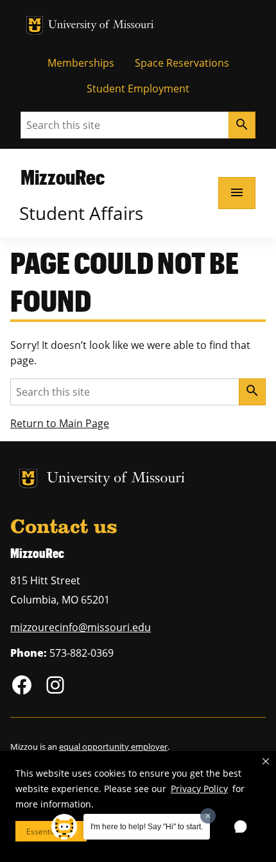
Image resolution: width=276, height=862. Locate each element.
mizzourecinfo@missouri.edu (80, 627)
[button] (265, 761)
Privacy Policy (199, 788)
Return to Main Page (59, 423)
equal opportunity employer (113, 746)
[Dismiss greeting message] (208, 816)
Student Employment (138, 88)
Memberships (80, 63)
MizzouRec (63, 177)
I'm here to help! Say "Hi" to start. (147, 826)
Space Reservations (182, 63)
